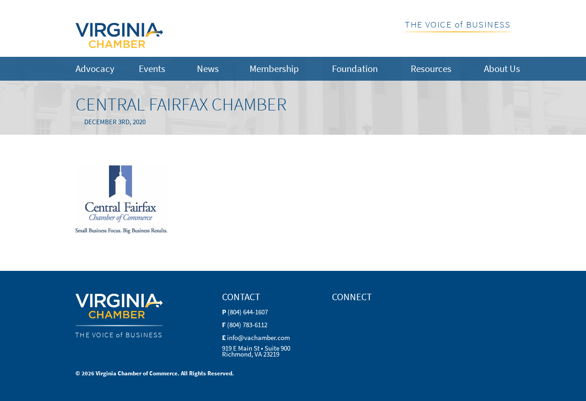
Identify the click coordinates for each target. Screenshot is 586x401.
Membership (274, 68)
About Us (502, 68)
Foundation (355, 68)
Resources (431, 68)
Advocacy (95, 68)
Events (152, 68)
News (208, 68)
